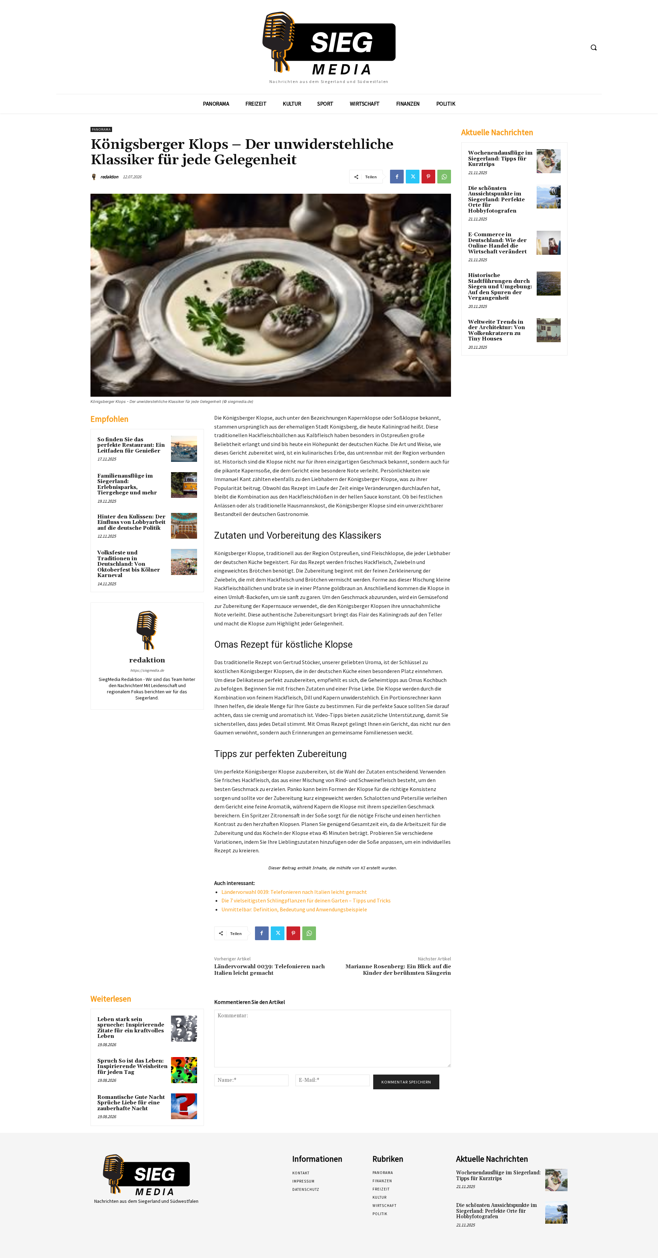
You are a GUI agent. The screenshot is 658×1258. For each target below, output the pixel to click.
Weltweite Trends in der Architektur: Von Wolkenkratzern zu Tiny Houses (496, 331)
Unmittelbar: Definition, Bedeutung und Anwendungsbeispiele (294, 909)
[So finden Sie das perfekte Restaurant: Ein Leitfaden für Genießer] (184, 449)
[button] (593, 47)
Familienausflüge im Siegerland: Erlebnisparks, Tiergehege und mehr (127, 484)
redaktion (109, 177)
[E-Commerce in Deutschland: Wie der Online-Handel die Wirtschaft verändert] (549, 243)
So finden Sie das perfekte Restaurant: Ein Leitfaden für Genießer (131, 445)
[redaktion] (94, 176)
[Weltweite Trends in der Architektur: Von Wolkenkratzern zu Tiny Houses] (549, 330)
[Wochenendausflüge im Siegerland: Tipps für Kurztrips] (549, 161)
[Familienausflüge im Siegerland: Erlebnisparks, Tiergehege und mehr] (184, 485)
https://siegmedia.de (147, 670)
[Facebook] (397, 176)
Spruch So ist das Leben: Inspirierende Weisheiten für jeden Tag (132, 1067)
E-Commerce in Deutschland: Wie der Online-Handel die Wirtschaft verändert (497, 243)
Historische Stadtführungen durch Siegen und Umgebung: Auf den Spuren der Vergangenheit (500, 286)
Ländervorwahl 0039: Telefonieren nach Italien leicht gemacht (294, 891)
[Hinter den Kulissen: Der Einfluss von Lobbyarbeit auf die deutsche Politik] (184, 526)
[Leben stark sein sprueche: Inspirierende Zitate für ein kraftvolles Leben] (184, 1029)
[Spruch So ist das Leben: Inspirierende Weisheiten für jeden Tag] (184, 1070)
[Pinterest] (428, 176)
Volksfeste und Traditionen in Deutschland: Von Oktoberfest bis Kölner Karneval (128, 564)
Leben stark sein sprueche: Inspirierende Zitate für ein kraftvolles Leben (130, 1028)
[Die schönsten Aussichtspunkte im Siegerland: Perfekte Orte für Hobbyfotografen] (549, 196)
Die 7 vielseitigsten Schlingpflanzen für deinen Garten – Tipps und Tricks (306, 900)
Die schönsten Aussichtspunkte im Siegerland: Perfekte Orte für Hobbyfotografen (496, 199)
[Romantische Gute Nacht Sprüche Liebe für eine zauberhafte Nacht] (184, 1106)
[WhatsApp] (444, 176)
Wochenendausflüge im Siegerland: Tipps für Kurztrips (500, 159)
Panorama (101, 129)
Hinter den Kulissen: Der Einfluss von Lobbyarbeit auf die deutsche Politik (131, 522)
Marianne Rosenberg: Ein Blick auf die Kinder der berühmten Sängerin (398, 970)
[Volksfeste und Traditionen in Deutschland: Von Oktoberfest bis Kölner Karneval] (184, 562)
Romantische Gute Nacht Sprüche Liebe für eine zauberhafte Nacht (131, 1103)
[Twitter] (412, 176)
